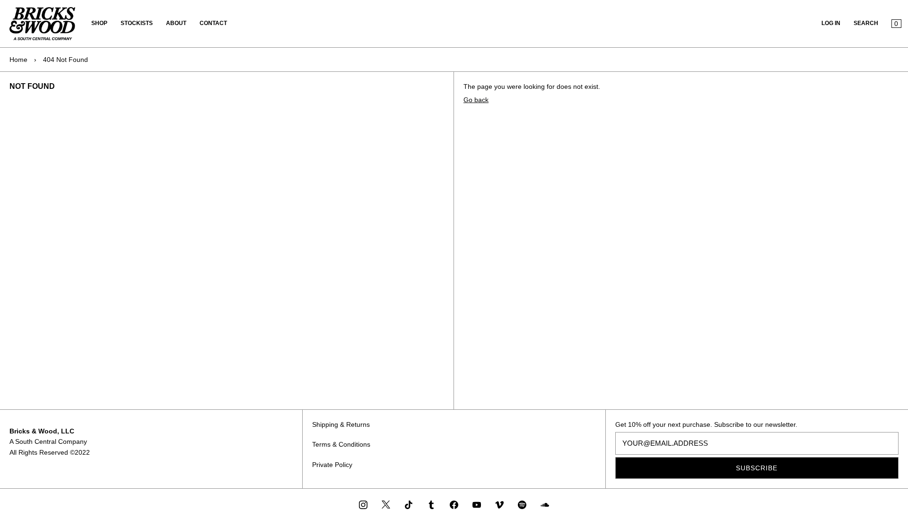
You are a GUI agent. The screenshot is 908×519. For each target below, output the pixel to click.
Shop (99, 23)
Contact (213, 23)
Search (866, 23)
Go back (476, 100)
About (176, 23)
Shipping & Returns (341, 424)
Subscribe (756, 468)
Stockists (137, 23)
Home (18, 59)
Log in (830, 23)
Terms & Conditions (341, 444)
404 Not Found (65, 59)
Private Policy (332, 464)
